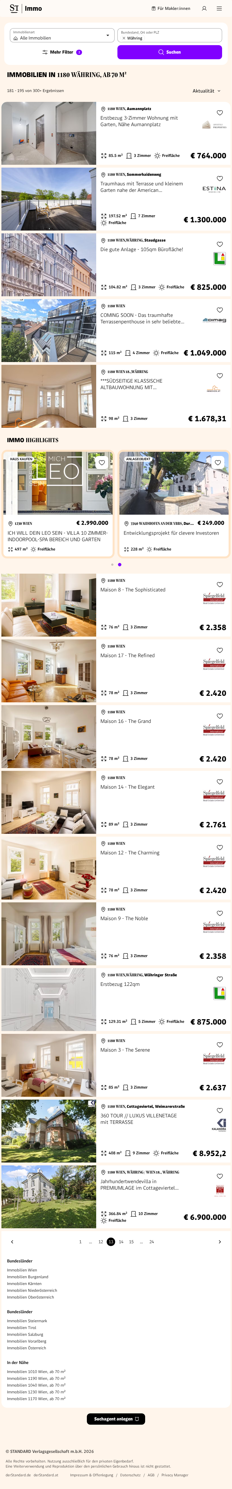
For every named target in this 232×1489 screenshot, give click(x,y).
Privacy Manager (175, 1475)
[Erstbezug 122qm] (116, 999)
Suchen (173, 52)
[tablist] (116, 564)
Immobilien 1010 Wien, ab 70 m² (36, 1371)
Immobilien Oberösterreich (30, 1297)
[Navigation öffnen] (219, 8)
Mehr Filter (65, 52)
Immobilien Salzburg (25, 1334)
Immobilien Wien (22, 1270)
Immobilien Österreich (26, 1348)
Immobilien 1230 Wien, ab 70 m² (36, 1392)
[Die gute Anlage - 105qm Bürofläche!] (116, 264)
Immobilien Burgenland (27, 1277)
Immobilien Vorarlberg (26, 1341)
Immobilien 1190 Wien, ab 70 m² (36, 1378)
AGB (151, 1475)
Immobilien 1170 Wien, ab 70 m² (36, 1398)
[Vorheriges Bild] (11, 133)
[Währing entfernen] (124, 38)
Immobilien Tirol (21, 1327)
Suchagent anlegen (113, 1419)
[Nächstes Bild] (86, 133)
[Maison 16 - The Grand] (116, 736)
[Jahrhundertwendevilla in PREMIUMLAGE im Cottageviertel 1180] (116, 1196)
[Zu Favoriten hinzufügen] (219, 112)
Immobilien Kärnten (24, 1283)
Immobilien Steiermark (27, 1321)
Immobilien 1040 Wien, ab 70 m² (36, 1385)
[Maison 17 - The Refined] (116, 670)
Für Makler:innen (174, 8)
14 (121, 1241)
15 (131, 1241)
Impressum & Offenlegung (91, 1475)
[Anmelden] (204, 8)
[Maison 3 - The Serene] (116, 1065)
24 (151, 1241)
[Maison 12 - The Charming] (116, 868)
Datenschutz (130, 1475)
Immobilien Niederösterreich (32, 1290)
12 (100, 1241)
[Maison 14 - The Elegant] (116, 802)
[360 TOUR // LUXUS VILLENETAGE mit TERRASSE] (116, 1131)
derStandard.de (18, 1475)
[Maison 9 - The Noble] (116, 933)
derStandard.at (46, 1475)
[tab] (112, 564)
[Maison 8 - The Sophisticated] (116, 605)
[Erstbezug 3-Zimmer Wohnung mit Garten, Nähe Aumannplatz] (116, 133)
